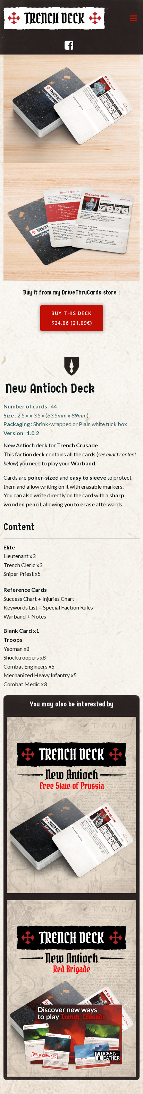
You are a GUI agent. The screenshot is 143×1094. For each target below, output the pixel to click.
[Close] (125, 1002)
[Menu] (134, 18)
